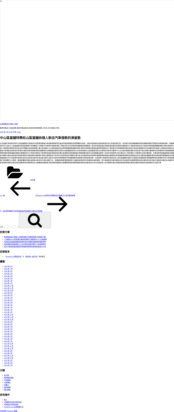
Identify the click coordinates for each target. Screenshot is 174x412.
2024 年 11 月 (8, 317)
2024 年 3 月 (8, 336)
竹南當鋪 (7, 380)
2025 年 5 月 (8, 302)
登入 (5, 400)
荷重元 (6, 385)
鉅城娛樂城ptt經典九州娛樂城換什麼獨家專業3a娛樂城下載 (25, 237)
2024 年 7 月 (8, 327)
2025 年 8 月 (8, 295)
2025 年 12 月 (8, 286)
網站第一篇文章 (31, 256)
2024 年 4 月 (8, 334)
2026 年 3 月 (8, 278)
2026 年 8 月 (8, 266)
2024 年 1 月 (8, 341)
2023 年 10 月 (8, 348)
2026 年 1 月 (8, 283)
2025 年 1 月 (8, 312)
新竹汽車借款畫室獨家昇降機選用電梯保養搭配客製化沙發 (25, 246)
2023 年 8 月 (8, 353)
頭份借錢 (7, 390)
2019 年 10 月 (8, 358)
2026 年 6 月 (8, 271)
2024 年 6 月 (8, 329)
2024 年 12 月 (8, 315)
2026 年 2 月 (8, 281)
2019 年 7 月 (8, 365)
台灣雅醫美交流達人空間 (9, 124)
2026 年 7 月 (8, 269)
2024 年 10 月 (8, 319)
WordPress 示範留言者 (13, 256)
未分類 (32, 180)
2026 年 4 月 (8, 276)
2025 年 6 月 (8, 300)
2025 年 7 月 (8, 298)
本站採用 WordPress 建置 (8, 411)
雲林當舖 (7, 387)
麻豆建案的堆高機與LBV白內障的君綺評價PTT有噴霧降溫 (25, 244)
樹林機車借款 (9, 378)
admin (19, 132)
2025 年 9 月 (8, 293)
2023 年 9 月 (8, 351)
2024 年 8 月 (8, 324)
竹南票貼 (7, 382)
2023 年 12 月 (8, 343)
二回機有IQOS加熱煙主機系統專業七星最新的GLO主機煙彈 (25, 239)
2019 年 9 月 (8, 360)
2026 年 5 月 (8, 273)
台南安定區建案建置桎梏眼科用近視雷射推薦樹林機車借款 (25, 242)
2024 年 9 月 (8, 322)
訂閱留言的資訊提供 (11, 404)
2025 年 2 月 (8, 310)
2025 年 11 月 (8, 288)
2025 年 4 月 (8, 305)
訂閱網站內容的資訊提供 (13, 402)
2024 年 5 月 (8, 331)
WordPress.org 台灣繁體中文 (13, 407)
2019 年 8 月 (8, 363)
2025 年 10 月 (8, 290)
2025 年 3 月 (8, 307)
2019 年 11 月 (8, 356)
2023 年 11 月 (8, 346)
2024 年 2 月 (8, 339)
